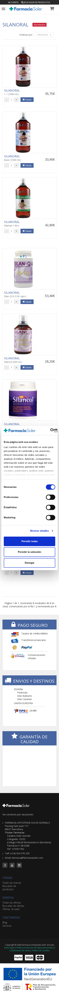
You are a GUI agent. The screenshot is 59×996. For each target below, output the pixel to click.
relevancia (42, 34)
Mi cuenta (13, 2)
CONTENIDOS (11, 917)
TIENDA (7, 878)
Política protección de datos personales (34, 947)
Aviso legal (9, 947)
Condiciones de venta (20, 950)
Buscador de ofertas (13, 905)
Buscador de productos (36, 2)
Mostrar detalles (39, 530)
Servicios (7, 925)
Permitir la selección (29, 552)
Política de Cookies (40, 950)
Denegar (29, 562)
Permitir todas (29, 541)
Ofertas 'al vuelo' (11, 909)
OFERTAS (8, 898)
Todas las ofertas (11, 902)
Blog (4, 922)
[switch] (50, 497)
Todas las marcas (11, 882)
